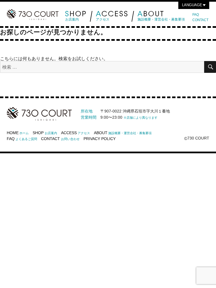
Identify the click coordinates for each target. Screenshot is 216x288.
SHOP (45, 133)
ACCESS (75, 133)
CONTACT (200, 20)
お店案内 (72, 19)
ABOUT (123, 133)
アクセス (102, 19)
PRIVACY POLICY (100, 139)
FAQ (195, 15)
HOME (18, 133)
